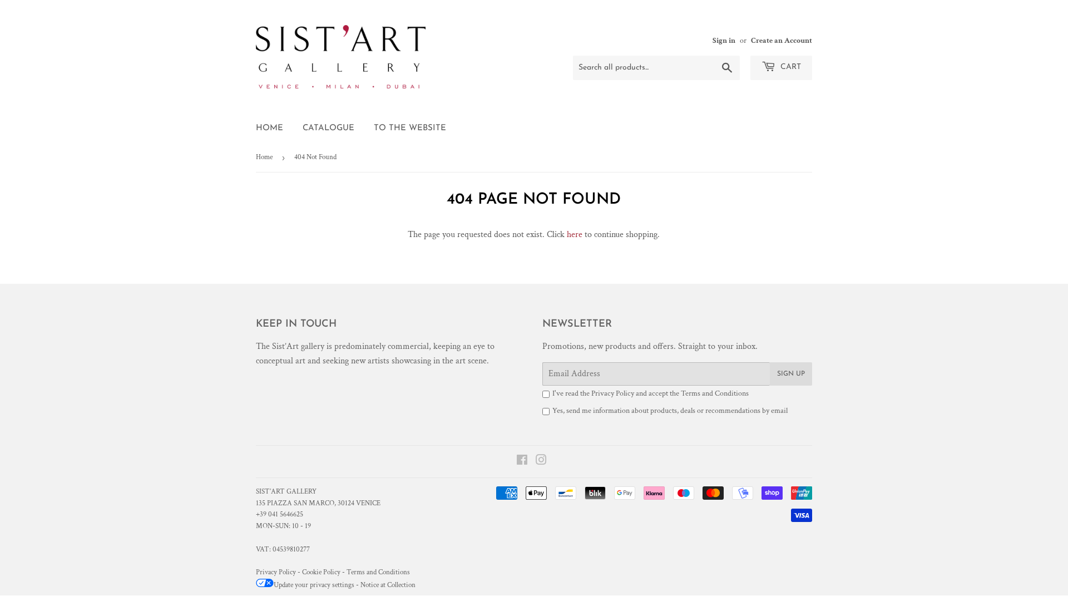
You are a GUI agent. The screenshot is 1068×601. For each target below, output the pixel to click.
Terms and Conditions (715, 393)
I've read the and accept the (650, 393)
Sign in (724, 41)
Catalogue (328, 128)
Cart (789, 67)
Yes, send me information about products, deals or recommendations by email (670, 411)
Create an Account (781, 41)
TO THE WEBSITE (410, 128)
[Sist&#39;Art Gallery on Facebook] (522, 461)
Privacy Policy (612, 393)
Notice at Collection (388, 585)
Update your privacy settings (314, 585)
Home (269, 128)
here (574, 234)
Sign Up (791, 374)
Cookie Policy (321, 572)
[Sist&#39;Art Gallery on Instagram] (541, 461)
